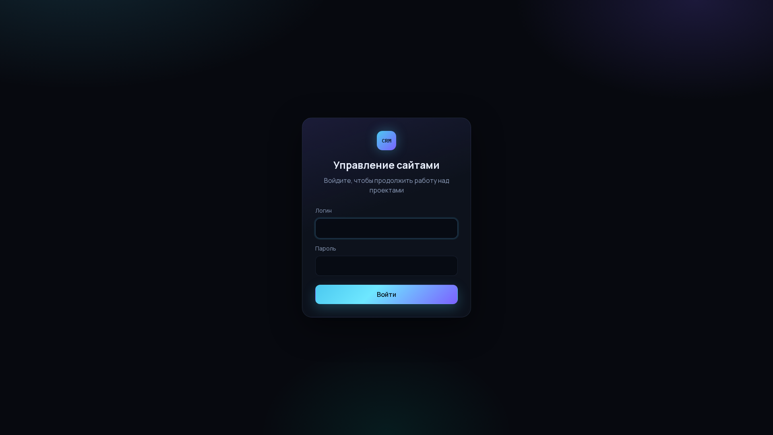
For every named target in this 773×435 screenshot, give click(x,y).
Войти (386, 294)
